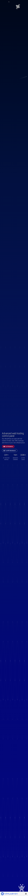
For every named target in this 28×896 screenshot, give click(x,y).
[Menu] (26, 894)
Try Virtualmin (9, 446)
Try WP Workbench (10, 450)
